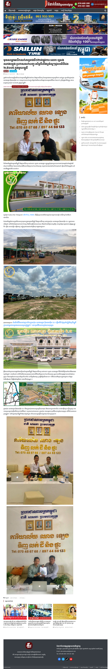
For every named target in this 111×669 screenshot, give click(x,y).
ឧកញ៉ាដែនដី (21, 627)
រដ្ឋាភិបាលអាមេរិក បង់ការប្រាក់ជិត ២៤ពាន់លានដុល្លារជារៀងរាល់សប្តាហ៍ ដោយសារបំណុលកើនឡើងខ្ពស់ (93, 144)
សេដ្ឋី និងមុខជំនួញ (66, 10)
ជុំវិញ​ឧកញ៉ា (12, 10)
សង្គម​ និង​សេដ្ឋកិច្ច (38, 10)
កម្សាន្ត (56, 10)
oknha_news (28, 214)
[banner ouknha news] (76, 4)
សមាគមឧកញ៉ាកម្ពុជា (24, 10)
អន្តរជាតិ (49, 10)
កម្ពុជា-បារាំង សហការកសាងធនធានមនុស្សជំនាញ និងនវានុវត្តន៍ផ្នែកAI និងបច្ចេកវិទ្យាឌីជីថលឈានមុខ (92, 139)
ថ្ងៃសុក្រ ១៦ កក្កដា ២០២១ (10, 74)
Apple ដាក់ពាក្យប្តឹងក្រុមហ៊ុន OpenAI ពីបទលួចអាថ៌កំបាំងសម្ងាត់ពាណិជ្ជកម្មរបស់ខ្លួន (92, 133)
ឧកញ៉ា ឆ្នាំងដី (45, 627)
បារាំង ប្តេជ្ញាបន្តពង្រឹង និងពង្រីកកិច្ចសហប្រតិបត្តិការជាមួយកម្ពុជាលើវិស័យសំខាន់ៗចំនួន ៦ (94, 128)
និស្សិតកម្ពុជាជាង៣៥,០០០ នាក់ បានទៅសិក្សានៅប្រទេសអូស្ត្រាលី (92, 122)
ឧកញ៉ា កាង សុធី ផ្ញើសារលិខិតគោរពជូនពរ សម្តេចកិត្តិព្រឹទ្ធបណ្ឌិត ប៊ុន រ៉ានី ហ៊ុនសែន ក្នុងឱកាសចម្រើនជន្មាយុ (64, 623)
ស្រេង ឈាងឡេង (13, 598)
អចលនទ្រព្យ (22, 598)
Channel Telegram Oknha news (19, 86)
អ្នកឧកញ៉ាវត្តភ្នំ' (21, 74)
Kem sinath (70, 627)
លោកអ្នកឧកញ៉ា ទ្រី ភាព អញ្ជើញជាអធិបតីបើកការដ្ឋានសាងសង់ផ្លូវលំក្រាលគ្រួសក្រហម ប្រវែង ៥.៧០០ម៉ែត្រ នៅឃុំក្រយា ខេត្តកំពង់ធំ (15, 623)
